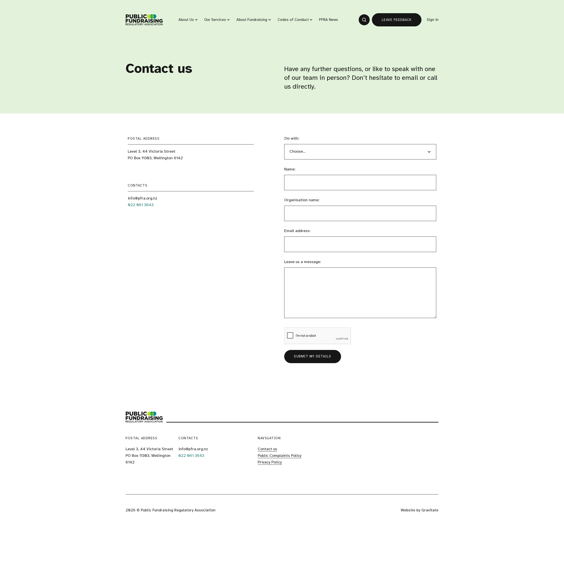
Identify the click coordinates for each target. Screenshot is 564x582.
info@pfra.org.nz (142, 198)
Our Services (215, 20)
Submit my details (312, 356)
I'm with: (291, 139)
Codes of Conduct (293, 20)
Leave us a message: (302, 262)
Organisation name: (301, 200)
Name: (289, 169)
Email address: (297, 231)
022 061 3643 (141, 205)
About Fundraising (251, 20)
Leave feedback (397, 20)
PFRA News (328, 20)
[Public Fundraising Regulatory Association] (144, 19)
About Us (186, 20)
